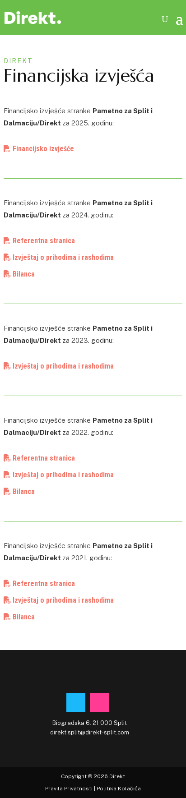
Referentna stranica (43, 240)
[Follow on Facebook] (75, 702)
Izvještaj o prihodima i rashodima (62, 257)
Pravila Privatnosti (69, 788)
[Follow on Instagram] (99, 702)
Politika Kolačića (119, 788)
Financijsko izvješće (42, 148)
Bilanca (23, 274)
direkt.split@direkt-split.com (89, 732)
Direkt (117, 776)
